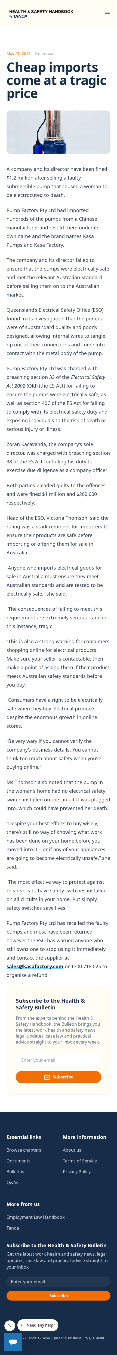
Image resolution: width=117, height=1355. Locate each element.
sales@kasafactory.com (35, 966)
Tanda (13, 1228)
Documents (18, 1161)
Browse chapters (24, 1150)
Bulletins (15, 1172)
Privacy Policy (77, 1172)
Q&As (12, 1182)
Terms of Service (80, 1161)
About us (72, 1150)
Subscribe (63, 1077)
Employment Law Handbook (36, 1217)
